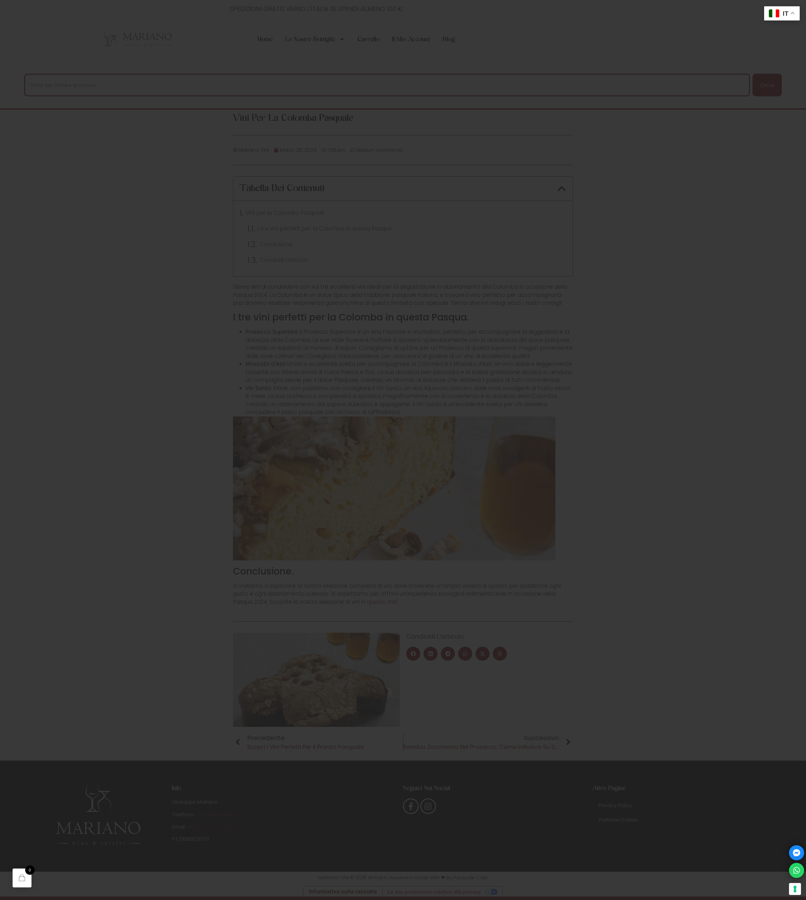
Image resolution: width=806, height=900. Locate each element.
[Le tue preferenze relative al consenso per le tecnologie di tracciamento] (795, 889)
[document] (403, 450)
